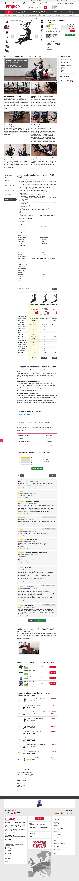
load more (31, 620)
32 (31, 457)
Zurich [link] (16, 848)
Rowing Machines (57, 823)
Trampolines (56, 826)
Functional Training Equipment (59, 843)
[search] (45, 7)
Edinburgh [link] (23, 836)
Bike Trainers (56, 839)
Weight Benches (57, 829)
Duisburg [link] (11, 826)
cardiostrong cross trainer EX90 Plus (35, 718)
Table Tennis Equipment (58, 828)
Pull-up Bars (56, 848)
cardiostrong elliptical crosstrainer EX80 (36, 698)
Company (7, 0)
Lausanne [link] (12, 848)
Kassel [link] (22, 828)
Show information (21, 789)
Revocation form (33, 829)
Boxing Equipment (57, 834)
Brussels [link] (10, 851)
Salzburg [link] (20, 841)
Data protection (43, 824)
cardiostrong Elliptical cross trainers (37, 18)
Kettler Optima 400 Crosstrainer (34, 705)
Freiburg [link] (22, 826)
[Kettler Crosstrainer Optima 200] (24, 732)
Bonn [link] (23, 824)
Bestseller (7, 197)
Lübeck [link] (16, 829)
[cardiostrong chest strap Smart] (21, 672)
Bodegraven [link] (12, 844)
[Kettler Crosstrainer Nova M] (24, 739)
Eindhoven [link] (22, 844)
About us (41, 826)
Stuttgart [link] (16, 832)
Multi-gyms (56, 825)
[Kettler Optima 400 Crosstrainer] (24, 706)
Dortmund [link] (20, 825)
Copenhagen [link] (7, 858)
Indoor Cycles (56, 831)
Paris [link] (8, 855)
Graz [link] (6, 841)
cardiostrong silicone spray (30, 676)
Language (64, 0)
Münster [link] (6, 830)
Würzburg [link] (7, 833)
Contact (17, 0)
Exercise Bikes (56, 820)
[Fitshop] (13, 7)
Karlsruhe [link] (19, 828)
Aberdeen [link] (7, 836)
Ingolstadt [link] (15, 828)
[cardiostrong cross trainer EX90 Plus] (24, 719)
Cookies (31, 826)
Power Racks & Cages (58, 842)
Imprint (11, 0)
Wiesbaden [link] (21, 832)
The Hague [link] (17, 844)
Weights (55, 832)
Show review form (37, 468)
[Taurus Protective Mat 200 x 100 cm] (21, 666)
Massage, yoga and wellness (58, 12)
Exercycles (56, 837)
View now (44, 357)
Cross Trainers (17, 18)
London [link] (10, 838)
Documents (7, 183)
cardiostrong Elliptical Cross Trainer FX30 (44, 305)
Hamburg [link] (7, 828)
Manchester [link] (14, 838)
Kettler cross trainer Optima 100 (34, 751)
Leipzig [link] (13, 829)
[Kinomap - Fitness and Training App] (21, 683)
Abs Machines (56, 845)
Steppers (55, 840)
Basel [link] (6, 848)
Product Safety (8, 199)
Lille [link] (6, 855)
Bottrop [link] (6, 825)
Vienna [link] (23, 841)
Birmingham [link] (14, 836)
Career (14, 0)
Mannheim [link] (21, 829)
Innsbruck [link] (9, 841)
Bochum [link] (20, 824)
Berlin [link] (14, 824)
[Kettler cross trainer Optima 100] (24, 752)
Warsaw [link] (6, 861)
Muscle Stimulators (57, 849)
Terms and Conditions (34, 824)
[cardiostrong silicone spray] (21, 677)
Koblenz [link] (6, 829)
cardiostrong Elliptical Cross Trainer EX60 (36, 711)
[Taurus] (31, 727)
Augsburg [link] (10, 824)
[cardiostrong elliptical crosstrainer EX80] (24, 700)
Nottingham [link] (19, 838)
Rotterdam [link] (12, 845)
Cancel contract (39, 818)
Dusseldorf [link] (7, 826)
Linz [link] (17, 841)
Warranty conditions (9, 185)
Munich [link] (24, 829)
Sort (22, 475)
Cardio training (9, 12)
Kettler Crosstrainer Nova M (33, 738)
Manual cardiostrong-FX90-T (25, 414)
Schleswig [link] (12, 832)
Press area (42, 834)
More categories (70, 12)
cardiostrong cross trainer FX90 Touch (33, 305)
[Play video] (29, 648)
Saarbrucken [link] (7, 832)
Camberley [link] (19, 836)
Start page (6, 18)
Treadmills (56, 822)
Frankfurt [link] (18, 826)
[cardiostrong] (16, 20)
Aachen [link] (6, 824)
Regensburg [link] (16, 830)
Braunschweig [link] (11, 825)
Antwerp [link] (7, 851)
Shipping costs (32, 827)
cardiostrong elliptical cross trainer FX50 (55, 305)
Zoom (55, 288)
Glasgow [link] (7, 838)
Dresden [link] (23, 825)
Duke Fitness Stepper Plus (33, 757)
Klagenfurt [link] (14, 841)
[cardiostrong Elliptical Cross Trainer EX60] (24, 713)
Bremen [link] (16, 825)
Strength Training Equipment (20, 12)
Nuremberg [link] (11, 830)
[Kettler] (31, 707)
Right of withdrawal (44, 827)
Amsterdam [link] (7, 844)
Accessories (8, 194)
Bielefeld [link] (16, 824)
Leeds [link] (10, 836)
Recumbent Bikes (57, 835)
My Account (70, 0)
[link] (61, 81)
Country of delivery (57, 0)
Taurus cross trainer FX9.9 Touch (34, 725)
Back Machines (56, 846)
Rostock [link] (20, 830)
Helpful (20, 487)
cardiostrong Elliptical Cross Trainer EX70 (36, 744)
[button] (7, 21)
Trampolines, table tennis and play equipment (39, 12)
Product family (8, 177)
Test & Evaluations (9, 188)
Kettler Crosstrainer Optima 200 (34, 731)
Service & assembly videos (9, 191)
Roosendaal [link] (7, 845)
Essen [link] (15, 826)
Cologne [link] (10, 829)
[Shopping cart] (73, 7)
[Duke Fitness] (31, 760)
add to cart (70, 34)
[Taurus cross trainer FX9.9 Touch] (24, 726)
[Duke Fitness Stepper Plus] (24, 759)
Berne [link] (9, 848)
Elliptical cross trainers (26, 18)
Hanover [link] (11, 828)
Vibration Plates (57, 851)
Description (7, 180)
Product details (8, 175)
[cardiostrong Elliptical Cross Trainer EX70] (24, 745)
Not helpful (26, 487)
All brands (55, 853)
